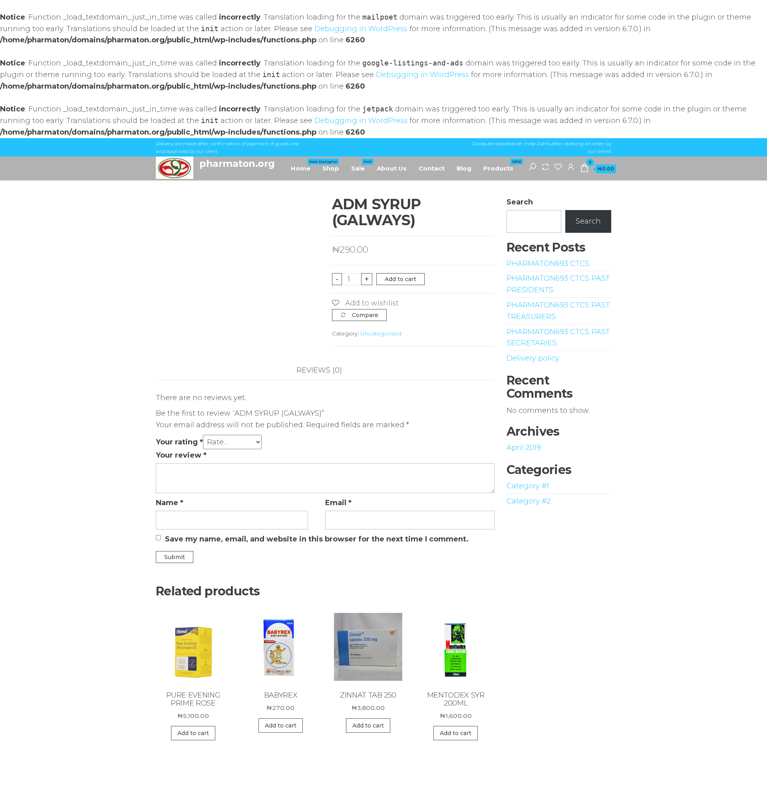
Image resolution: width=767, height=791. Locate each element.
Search (520, 202)
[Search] (532, 166)
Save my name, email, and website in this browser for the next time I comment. (317, 539)
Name (169, 502)
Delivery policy (533, 358)
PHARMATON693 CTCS (548, 263)
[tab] (325, 370)
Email (338, 502)
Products (501, 165)
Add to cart (400, 279)
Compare (365, 315)
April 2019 (524, 447)
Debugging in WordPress (360, 28)
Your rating (179, 442)
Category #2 (528, 501)
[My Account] (570, 166)
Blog (464, 168)
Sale (361, 165)
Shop (330, 168)
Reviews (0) (319, 370)
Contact (432, 168)
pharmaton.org (237, 163)
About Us (392, 168)
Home (303, 165)
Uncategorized (380, 333)
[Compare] (545, 166)
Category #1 (528, 486)
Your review (181, 455)
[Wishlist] (558, 166)
